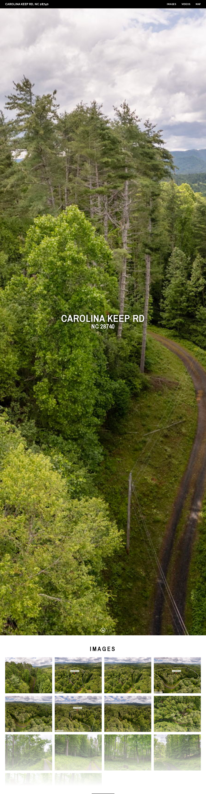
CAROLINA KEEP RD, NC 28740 (27, 4)
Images (171, 4)
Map (198, 4)
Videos (186, 4)
